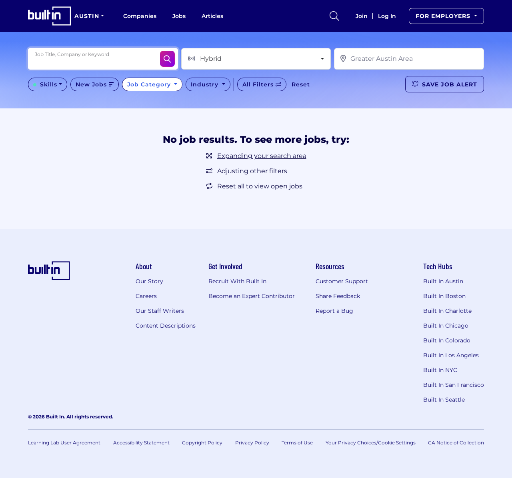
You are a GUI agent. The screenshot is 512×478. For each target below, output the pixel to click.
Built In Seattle (444, 399)
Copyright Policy (202, 443)
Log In (387, 16)
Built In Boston (444, 296)
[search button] (334, 16)
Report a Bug (334, 310)
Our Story (149, 281)
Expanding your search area (261, 156)
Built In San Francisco (453, 384)
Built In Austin (443, 281)
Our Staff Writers (160, 310)
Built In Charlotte (447, 310)
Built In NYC (440, 370)
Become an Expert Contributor (251, 296)
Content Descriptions (166, 325)
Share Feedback (338, 296)
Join (362, 16)
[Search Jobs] (167, 59)
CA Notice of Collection (456, 443)
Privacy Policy (252, 443)
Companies (139, 16)
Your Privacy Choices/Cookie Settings (371, 443)
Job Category (150, 84)
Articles (212, 16)
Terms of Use (297, 443)
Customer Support (342, 281)
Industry (205, 84)
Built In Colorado (446, 340)
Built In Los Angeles (451, 355)
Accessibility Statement (141, 443)
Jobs (179, 16)
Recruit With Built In (237, 281)
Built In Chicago (445, 325)
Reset (301, 84)
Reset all (230, 186)
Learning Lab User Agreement (64, 443)
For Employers (444, 16)
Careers (146, 296)
